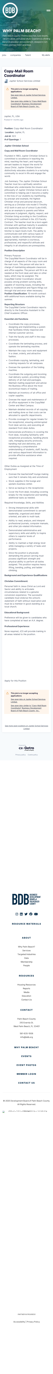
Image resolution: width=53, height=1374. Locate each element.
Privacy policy (20, 755)
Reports (26, 988)
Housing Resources (26, 984)
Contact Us (26, 999)
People (26, 965)
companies (15, 55)
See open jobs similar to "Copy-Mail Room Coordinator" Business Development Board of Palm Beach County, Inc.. (28, 103)
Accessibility (19, 1322)
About (26, 937)
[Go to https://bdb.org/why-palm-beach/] (26, 1047)
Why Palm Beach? (26, 946)
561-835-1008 (26, 1033)
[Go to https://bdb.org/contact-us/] (26, 1083)
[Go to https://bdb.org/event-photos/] (26, 1065)
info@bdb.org (26, 1037)
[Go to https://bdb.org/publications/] (26, 926)
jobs (4, 55)
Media (26, 992)
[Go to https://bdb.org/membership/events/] (26, 1056)
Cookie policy (33, 755)
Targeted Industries (26, 954)
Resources (26, 975)
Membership (26, 962)
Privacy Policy (33, 1322)
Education (26, 996)
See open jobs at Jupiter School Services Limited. (28, 96)
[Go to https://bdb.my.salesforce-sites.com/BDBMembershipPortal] (26, 1074)
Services (26, 950)
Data (26, 958)
